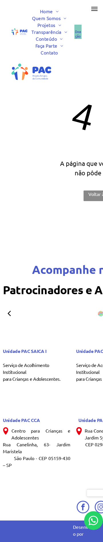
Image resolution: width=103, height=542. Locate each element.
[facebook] (83, 508)
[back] (9, 313)
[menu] (94, 9)
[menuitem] (51, 11)
